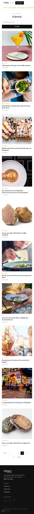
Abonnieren (19, 3)
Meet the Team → (9, 479)
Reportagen (12, 7)
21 (13, 457)
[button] (3, 511)
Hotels (5, 7)
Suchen (12, 3)
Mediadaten (7, 492)
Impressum (7, 486)
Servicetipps (21, 7)
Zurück (5, 453)
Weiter (19, 457)
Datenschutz (7, 489)
